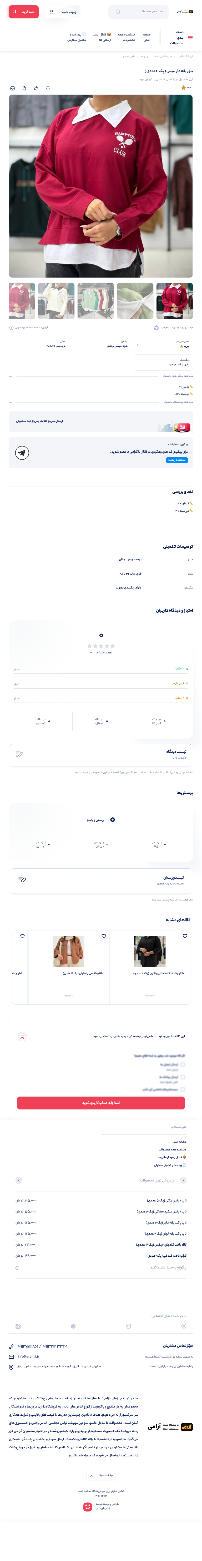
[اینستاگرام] (128, 1326)
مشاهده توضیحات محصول (178, 402)
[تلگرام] (183, 1326)
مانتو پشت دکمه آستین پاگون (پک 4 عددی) (159, 973)
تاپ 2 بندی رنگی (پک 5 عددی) (166, 1201)
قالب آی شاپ (103, 1509)
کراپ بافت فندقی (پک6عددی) (166, 1256)
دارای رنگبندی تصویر (129, 588)
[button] (183, 1181)
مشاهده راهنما (177, 460)
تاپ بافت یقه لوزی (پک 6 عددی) (165, 1234)
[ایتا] (18, 1326)
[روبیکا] (73, 1326)
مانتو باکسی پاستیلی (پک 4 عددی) (83, 973)
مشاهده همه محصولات (126, 38)
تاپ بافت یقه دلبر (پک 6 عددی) (166, 1223)
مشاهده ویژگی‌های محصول (178, 376)
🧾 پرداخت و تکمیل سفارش (76, 38)
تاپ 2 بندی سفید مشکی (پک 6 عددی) (161, 1212)
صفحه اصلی (146, 38)
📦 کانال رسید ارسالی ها (102, 38)
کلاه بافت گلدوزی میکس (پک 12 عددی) (161, 1245)
